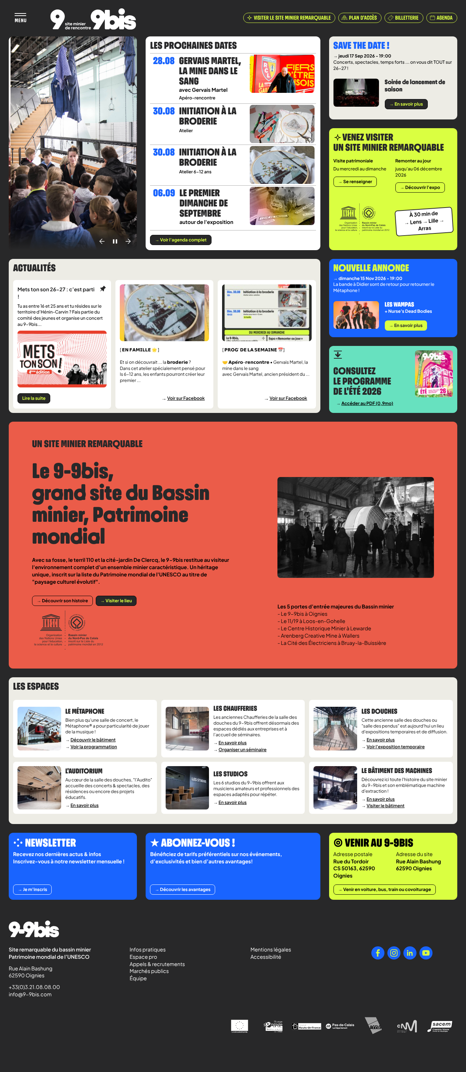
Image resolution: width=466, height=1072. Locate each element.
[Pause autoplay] (115, 241)
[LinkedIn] (409, 952)
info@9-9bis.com (30, 994)
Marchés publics (149, 971)
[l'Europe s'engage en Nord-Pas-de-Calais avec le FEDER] (273, 1026)
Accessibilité (265, 957)
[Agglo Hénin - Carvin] (373, 1026)
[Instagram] (393, 952)
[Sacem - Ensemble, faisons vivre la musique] (440, 1026)
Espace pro (143, 957)
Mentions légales (270, 949)
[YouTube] (426, 952)
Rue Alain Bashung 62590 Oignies (31, 972)
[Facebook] (377, 952)
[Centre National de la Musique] (407, 1026)
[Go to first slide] (128, 241)
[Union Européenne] (239, 1026)
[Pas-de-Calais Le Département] (340, 1026)
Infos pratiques (148, 949)
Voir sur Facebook (186, 398)
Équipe (138, 978)
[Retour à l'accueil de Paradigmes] (93, 19)
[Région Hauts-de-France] (306, 1026)
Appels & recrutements (157, 964)
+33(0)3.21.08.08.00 (31, 987)
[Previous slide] (102, 241)
